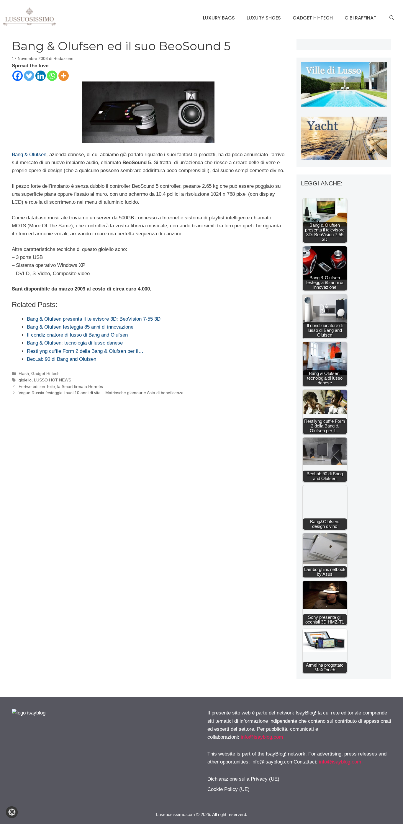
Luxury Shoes (264, 17)
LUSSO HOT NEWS (52, 380)
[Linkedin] (40, 76)
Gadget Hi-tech (313, 17)
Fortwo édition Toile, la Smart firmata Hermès (61, 386)
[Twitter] (29, 76)
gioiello (25, 380)
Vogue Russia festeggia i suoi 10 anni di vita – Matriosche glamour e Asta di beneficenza (101, 392)
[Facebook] (17, 76)
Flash (24, 373)
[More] (63, 76)
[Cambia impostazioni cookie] (12, 812)
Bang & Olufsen (29, 154)
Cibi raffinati (361, 17)
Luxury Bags (219, 17)
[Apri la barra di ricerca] (392, 18)
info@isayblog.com (262, 737)
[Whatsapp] (52, 76)
